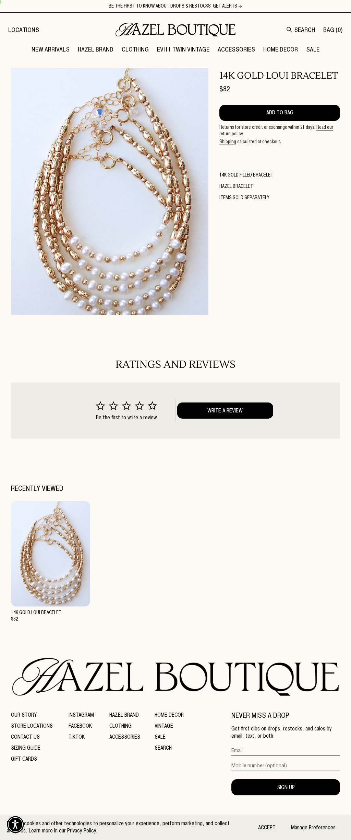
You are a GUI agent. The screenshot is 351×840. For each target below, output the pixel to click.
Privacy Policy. (82, 830)
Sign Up (286, 787)
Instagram (81, 715)
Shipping (227, 142)
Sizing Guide (25, 748)
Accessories (124, 737)
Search (163, 748)
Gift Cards (24, 759)
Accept (267, 827)
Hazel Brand (124, 715)
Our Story (24, 715)
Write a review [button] (225, 410)
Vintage (164, 726)
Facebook (80, 726)
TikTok (77, 737)
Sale (160, 737)
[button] (95, 49)
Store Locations (32, 726)
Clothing (120, 726)
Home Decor (169, 715)
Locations (23, 30)
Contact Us (25, 737)
